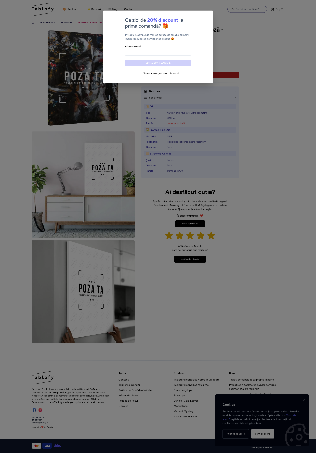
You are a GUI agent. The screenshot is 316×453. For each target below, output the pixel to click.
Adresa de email (133, 46)
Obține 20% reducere (158, 63)
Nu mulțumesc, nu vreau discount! (161, 73)
